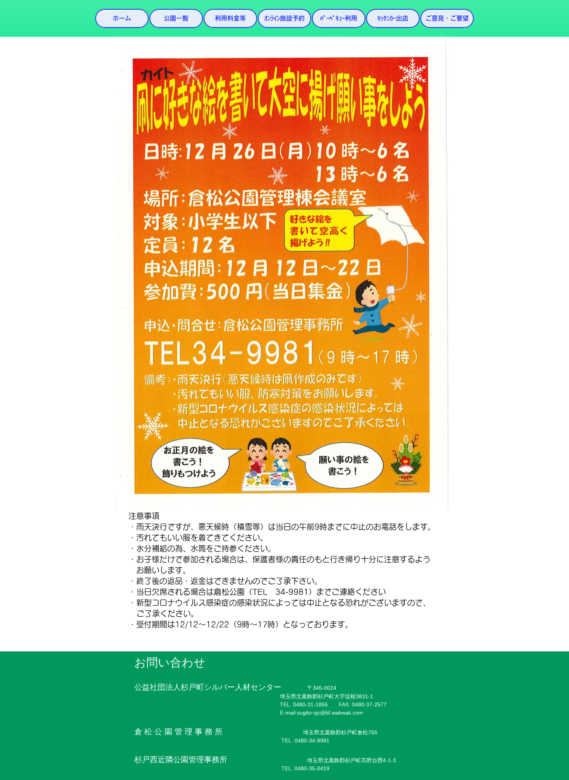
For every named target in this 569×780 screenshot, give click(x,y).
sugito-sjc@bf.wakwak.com (330, 713)
